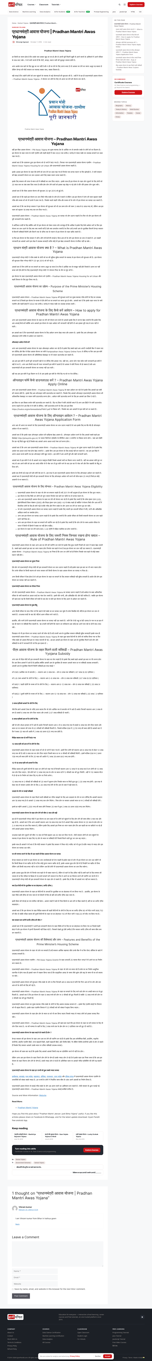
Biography (119, 105)
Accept (107, 1356)
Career (138, 113)
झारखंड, (22, 1076)
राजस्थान (50, 1076)
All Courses (46, 1342)
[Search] (119, 4)
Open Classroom (83, 1333)
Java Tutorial (116, 1336)
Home (14, 23)
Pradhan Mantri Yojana (28, 1108)
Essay (118, 117)
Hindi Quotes (134, 109)
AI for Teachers (81, 12)
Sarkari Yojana (23, 23)
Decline (98, 1356)
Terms (130, 1358)
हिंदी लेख (114, 1346)
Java (114, 12)
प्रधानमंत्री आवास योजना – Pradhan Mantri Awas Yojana (127, 25)
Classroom (43, 4)
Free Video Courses (119, 1342)
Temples (130, 113)
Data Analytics (45, 12)
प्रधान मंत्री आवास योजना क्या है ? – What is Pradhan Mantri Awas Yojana (129, 30)
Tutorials (56, 4)
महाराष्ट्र (37, 1076)
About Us (10, 1333)
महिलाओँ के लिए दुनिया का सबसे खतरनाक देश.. (29, 1167)
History (128, 105)
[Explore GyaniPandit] (125, 4)
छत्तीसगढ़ (15, 1076)
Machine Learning (29, 12)
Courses (31, 4)
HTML (133, 12)
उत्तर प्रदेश (58, 1076)
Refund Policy (12, 1349)
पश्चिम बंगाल (69, 1076)
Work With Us (12, 1339)
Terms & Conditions (14, 1342)
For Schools (81, 1339)
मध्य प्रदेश (29, 1076)
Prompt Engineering (101, 12)
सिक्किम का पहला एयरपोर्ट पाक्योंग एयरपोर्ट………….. (87, 1172)
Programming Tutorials (120, 1333)
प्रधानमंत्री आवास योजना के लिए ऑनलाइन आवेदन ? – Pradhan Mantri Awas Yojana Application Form (128, 52)
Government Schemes (23, 1162)
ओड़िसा (43, 1076)
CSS (140, 12)
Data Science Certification (52, 1333)
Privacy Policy (12, 1346)
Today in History (121, 109)
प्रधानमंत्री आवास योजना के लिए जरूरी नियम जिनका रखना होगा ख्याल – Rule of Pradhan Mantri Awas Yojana (128, 60)
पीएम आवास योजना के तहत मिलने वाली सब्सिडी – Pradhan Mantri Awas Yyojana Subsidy (129, 67)
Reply (17, 1224)
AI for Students (61, 12)
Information (120, 113)
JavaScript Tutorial (118, 1339)
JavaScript (123, 12)
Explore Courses (136, 4)
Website (42, 1095)
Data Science (13, 12)
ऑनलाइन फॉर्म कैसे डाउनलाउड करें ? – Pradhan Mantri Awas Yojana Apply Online (128, 45)
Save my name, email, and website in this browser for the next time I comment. (49, 1289)
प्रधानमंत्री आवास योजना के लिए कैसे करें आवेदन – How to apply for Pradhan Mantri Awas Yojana (128, 37)
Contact (10, 1336)
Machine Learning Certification (53, 1336)
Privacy (125, 1358)
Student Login (82, 1336)
